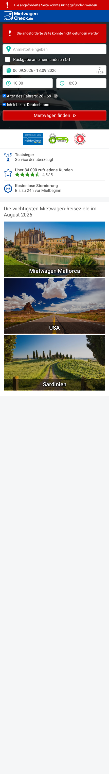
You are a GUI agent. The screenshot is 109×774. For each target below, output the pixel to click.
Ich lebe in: (27, 104)
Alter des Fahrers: (28, 96)
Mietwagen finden (52, 115)
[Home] (21, 15)
